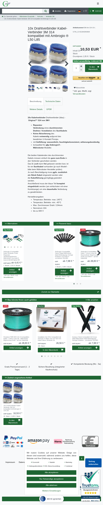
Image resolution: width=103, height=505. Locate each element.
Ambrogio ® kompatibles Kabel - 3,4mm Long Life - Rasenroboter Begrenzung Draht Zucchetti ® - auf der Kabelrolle (89, 255)
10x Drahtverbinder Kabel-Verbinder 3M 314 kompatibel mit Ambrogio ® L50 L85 (12, 408)
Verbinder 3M (49, 16)
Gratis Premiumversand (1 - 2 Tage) (17, 368)
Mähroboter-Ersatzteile (26, 16)
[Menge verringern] (81, 70)
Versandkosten (79, 94)
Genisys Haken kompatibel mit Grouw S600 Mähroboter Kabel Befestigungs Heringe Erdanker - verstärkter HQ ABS (85, 338)
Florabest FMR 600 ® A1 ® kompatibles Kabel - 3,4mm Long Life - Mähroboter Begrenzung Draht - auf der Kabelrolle (16, 338)
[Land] (79, 11)
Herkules (40, 16)
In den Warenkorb (93, 68)
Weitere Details (36, 109)
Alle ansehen (92, 300)
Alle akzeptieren (51, 472)
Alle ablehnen (51, 485)
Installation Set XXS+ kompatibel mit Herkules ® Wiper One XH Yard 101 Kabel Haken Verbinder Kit (49, 338)
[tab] (35, 101)
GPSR (49, 109)
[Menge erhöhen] (81, 66)
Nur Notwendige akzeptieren (51, 479)
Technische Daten (52, 101)
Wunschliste (80, 88)
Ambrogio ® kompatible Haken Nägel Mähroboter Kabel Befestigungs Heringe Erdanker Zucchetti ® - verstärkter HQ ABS (64, 255)
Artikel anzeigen (13, 271)
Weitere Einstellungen (51, 491)
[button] (87, 79)
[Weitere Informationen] (81, 458)
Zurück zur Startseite (50, 292)
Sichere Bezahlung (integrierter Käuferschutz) (51, 368)
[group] (13, 238)
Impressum (10, 462)
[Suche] (45, 11)
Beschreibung (35, 101)
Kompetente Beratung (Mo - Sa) (87, 364)
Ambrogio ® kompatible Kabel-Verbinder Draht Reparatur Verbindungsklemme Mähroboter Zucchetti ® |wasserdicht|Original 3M (11, 256)
